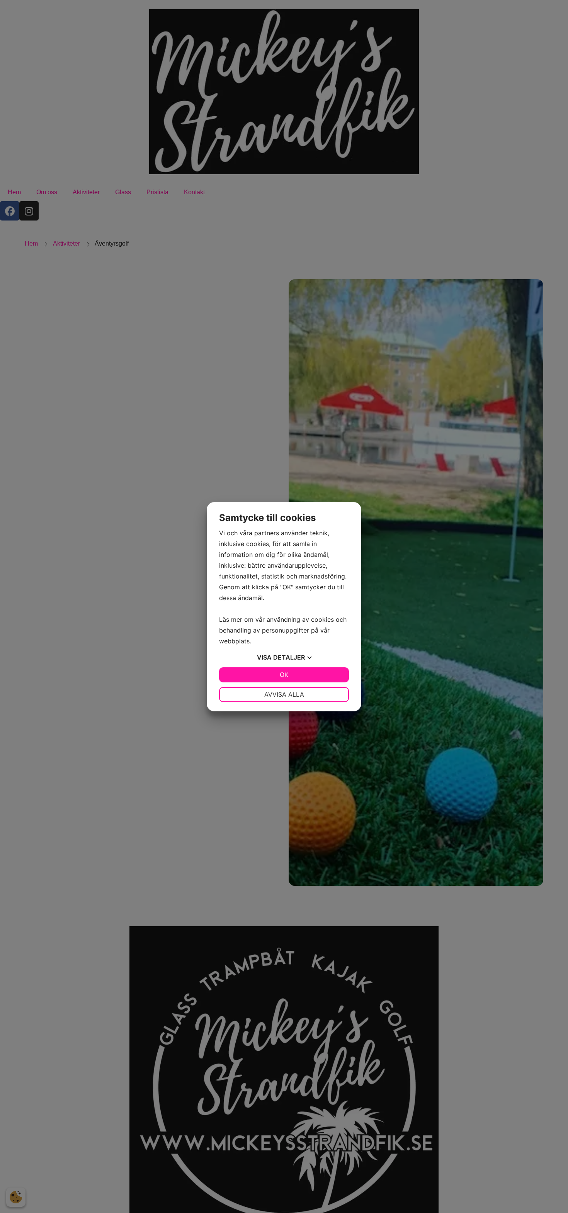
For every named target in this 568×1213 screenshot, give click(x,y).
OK (284, 675)
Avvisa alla (284, 694)
